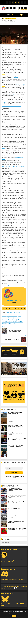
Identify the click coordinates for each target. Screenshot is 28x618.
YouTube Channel (19, 15)
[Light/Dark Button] (8, 14)
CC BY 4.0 (11, 588)
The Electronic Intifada (7, 285)
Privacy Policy (16, 612)
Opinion (13, 18)
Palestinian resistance (7, 321)
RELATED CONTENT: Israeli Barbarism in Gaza (11, 106)
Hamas (22, 314)
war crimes (4, 323)
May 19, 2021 (5, 23)
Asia (3, 18)
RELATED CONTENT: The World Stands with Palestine (13, 166)
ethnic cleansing (17, 312)
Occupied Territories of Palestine (9, 319)
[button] (4, 15)
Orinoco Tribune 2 (14, 300)
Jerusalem (16, 317)
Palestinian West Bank (17, 321)
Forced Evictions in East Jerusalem (9, 314)
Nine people (4, 148)
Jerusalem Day (12, 94)
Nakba (21, 317)
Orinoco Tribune (14, 586)
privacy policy (19, 476)
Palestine (19, 319)
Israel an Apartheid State (7, 317)
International (8, 18)
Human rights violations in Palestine (9, 316)
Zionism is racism (11, 323)
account (8, 561)
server (8, 579)
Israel (19, 316)
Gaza (19, 314)
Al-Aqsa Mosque (8, 312)
